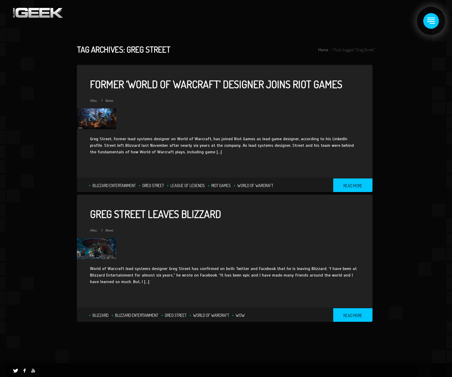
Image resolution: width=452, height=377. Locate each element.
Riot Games (221, 185)
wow (240, 315)
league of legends (188, 185)
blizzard (101, 315)
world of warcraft (255, 185)
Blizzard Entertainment (114, 185)
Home (323, 49)
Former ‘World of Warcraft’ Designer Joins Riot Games (216, 84)
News (109, 101)
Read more (352, 185)
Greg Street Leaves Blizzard (155, 213)
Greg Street (153, 185)
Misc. (94, 101)
